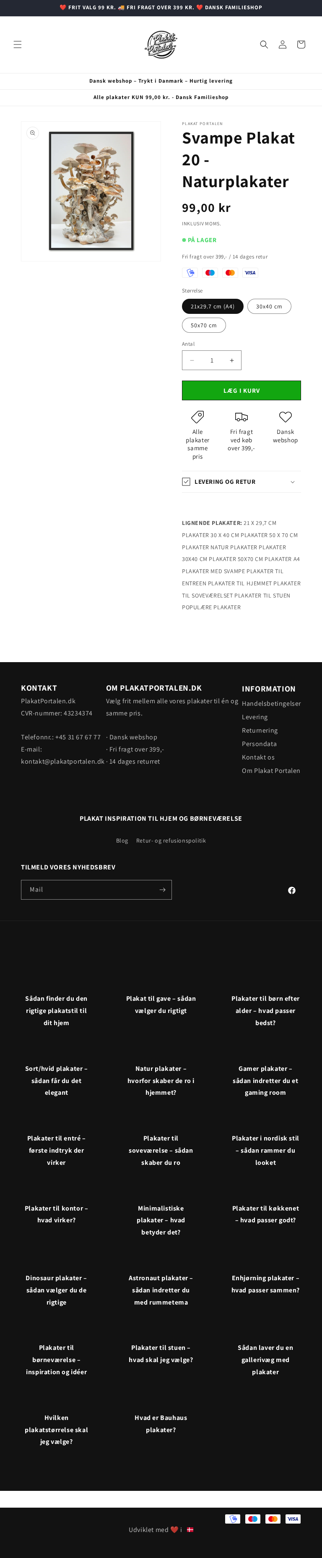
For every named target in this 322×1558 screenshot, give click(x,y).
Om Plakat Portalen (271, 770)
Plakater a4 (282, 559)
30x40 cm (269, 306)
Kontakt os (258, 757)
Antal (188, 343)
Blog (122, 840)
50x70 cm (204, 325)
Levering (255, 716)
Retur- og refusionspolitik (171, 840)
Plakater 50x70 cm (236, 559)
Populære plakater (211, 607)
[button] (17, 44)
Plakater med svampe (213, 571)
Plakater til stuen (262, 595)
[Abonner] (162, 890)
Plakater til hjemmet (240, 583)
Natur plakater (233, 547)
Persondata (259, 743)
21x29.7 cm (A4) (213, 306)
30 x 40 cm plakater (238, 535)
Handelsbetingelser (271, 703)
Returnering (260, 730)
